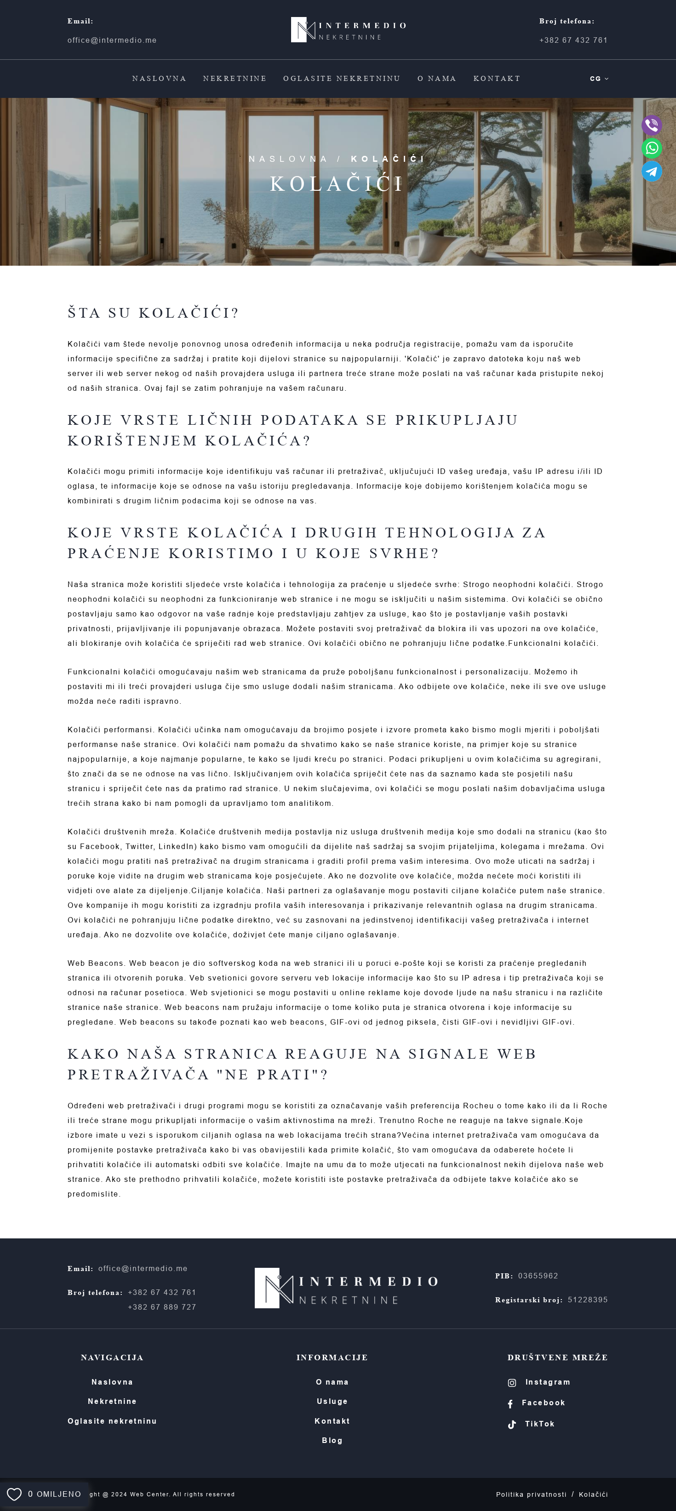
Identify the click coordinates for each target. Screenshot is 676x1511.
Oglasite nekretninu (342, 78)
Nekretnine (235, 78)
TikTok (540, 1424)
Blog (332, 1440)
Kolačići (593, 1494)
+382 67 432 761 (573, 40)
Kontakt (497, 78)
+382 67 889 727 (162, 1307)
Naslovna (159, 78)
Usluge (333, 1401)
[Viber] (652, 125)
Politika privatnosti (531, 1494)
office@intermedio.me (112, 40)
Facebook (544, 1403)
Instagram (548, 1382)
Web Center (149, 1494)
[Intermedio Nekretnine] (348, 29)
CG (596, 78)
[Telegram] (652, 171)
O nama (438, 78)
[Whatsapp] (652, 148)
